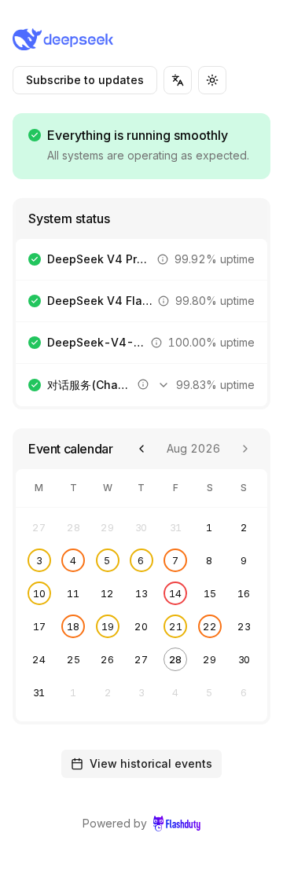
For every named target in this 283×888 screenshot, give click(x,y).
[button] (162, 259)
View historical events (151, 763)
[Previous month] (141, 448)
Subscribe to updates (85, 79)
